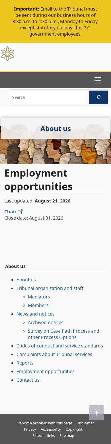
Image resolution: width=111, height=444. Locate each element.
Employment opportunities (46, 371)
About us (26, 280)
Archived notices (45, 322)
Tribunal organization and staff (50, 288)
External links (43, 435)
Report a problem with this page (44, 422)
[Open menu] (97, 80)
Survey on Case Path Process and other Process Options (63, 334)
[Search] (98, 97)
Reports (25, 363)
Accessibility (51, 429)
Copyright (74, 429)
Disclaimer (85, 422)
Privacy (30, 429)
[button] (96, 412)
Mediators (39, 297)
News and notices (36, 314)
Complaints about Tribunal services (54, 354)
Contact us (28, 380)
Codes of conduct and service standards (60, 346)
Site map (66, 435)
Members (38, 305)
